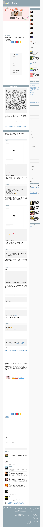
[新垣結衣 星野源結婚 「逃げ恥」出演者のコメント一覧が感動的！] (15, 42)
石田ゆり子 (14, 60)
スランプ (35, 511)
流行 (34, 518)
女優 (6, 416)
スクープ (33, 511)
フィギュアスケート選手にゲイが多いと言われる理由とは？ (36, 69)
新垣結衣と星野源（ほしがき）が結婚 (15, 56)
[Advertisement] (16, 28)
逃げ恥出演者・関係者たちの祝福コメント (16, 58)
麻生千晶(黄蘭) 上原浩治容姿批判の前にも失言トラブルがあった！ (34, 96)
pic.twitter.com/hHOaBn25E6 (20, 343)
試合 (32, 521)
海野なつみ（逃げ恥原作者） (16, 70)
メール (6, 434)
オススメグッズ (29, 511)
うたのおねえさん (31, 508)
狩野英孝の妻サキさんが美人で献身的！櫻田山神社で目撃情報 (36, 75)
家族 (7, 417)
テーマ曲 (32, 512)
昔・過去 (28, 518)
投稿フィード (31, 226)
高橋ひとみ (14, 63)
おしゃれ (38, 508)
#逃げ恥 (22, 312)
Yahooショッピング (21, 378)
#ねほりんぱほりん (13, 343)
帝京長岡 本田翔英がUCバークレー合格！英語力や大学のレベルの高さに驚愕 (34, 102)
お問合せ (5, 5)
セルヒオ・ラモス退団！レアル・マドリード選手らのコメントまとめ (36, 58)
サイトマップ (8, 5)
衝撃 (30, 521)
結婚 (6, 417)
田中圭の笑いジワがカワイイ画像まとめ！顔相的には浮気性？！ (16, 485)
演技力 (37, 518)
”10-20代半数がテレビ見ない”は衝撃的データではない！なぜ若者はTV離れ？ (15, 503)
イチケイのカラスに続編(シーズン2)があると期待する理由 (34, 94)
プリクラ (37, 512)
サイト (6, 437)
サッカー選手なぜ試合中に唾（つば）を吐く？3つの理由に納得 (36, 12)
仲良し (28, 515)
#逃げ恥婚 (24, 312)
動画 (34, 515)
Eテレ (28, 508)
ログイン (30, 225)
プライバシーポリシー (13, 5)
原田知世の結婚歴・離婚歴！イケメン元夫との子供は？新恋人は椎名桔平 (36, 64)
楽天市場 (17, 378)
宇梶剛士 (13, 65)
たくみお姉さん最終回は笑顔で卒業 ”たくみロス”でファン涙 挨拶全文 (36, 20)
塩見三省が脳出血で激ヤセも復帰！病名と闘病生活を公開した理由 (17, 473)
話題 (34, 521)
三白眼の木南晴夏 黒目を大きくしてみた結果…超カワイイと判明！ (17, 479)
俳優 (7, 416)
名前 (6, 431)
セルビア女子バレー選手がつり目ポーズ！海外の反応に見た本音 (34, 100)
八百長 (30, 515)
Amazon (13, 378)
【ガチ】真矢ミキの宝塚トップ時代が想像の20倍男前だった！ (36, 24)
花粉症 (28, 521)
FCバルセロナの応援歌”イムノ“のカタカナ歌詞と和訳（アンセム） (36, 33)
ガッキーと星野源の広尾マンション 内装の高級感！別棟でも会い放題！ (17, 467)
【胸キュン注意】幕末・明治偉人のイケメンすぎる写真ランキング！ (36, 16)
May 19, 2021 (14, 301)
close (17, 54)
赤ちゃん (37, 521)
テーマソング (29, 512)
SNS (8, 417)
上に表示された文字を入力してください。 (9, 442)
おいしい (35, 508)
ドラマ (8, 416)
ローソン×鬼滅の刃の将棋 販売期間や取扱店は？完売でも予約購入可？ (34, 98)
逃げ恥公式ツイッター (15, 72)
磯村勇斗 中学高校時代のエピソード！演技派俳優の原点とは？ (36, 53)
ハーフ (35, 512)
